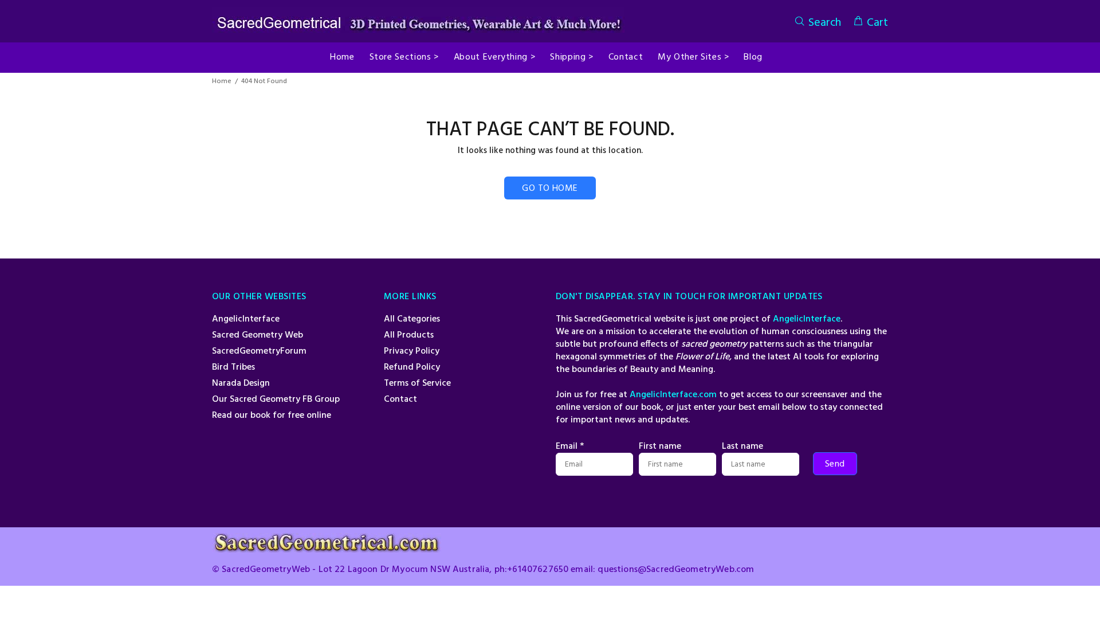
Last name (742, 446)
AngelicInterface (246, 319)
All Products (409, 335)
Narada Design (241, 383)
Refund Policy (412, 367)
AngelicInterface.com (673, 394)
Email (570, 446)
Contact (400, 399)
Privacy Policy (411, 351)
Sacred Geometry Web (257, 335)
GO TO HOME (550, 188)
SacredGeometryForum (259, 351)
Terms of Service (417, 383)
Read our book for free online (271, 415)
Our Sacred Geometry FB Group (276, 399)
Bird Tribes (233, 367)
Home (221, 81)
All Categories (412, 319)
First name (660, 446)
